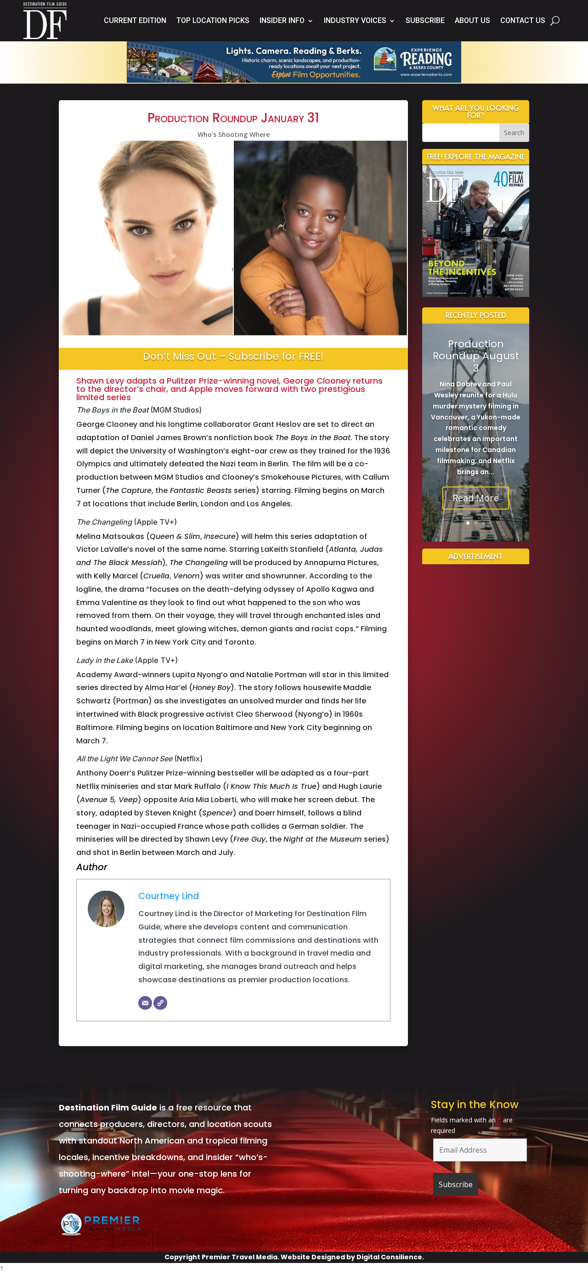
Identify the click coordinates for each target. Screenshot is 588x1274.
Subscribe (425, 20)
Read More (475, 498)
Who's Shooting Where (234, 134)
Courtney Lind (168, 896)
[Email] (145, 1003)
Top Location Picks (212, 20)
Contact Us (522, 20)
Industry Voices (355, 20)
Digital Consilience (389, 1257)
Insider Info (282, 20)
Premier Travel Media (239, 1257)
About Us (472, 20)
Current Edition (135, 20)
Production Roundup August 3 (476, 356)
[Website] (160, 1003)
